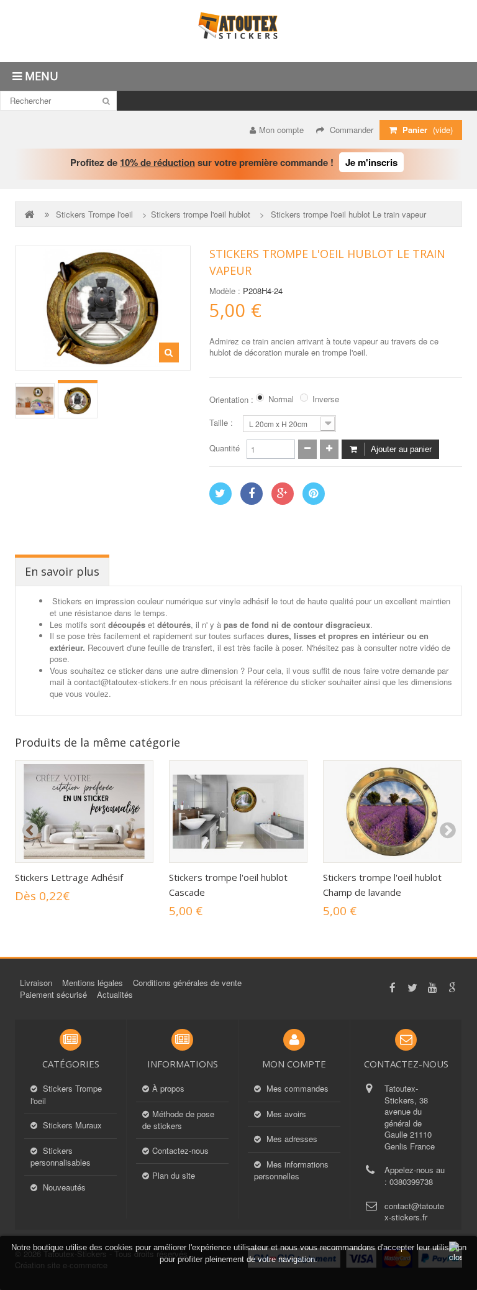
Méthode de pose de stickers (178, 1120)
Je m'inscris (371, 162)
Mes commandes (296, 1088)
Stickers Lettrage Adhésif (69, 877)
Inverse (325, 399)
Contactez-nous (180, 1150)
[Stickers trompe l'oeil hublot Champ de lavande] (392, 811)
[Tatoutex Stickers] (238, 31)
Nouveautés (63, 1187)
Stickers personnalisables (60, 1157)
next (447, 831)
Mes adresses (290, 1139)
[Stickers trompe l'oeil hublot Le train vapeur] (35, 400)
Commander (350, 130)
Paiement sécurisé (53, 994)
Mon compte (281, 130)
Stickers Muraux (71, 1125)
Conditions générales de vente (187, 982)
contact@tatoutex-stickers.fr (414, 1211)
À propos (168, 1088)
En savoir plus (62, 571)
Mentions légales (92, 982)
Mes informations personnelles (291, 1170)
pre (30, 831)
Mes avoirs (285, 1114)
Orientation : (232, 399)
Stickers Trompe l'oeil (94, 214)
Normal (281, 399)
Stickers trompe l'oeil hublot (200, 214)
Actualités (115, 994)
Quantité (224, 448)
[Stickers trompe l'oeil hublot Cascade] (238, 811)
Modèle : (224, 291)
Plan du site (173, 1175)
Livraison (36, 982)
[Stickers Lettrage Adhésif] (84, 811)
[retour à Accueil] (30, 214)
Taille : (222, 422)
